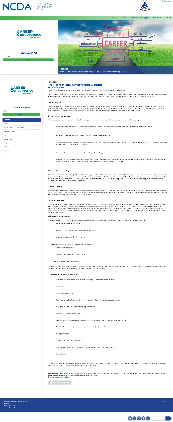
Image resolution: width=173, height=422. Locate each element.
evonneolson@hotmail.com (61, 377)
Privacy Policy (24, 401)
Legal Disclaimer (15, 401)
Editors (124, 18)
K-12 (5, 135)
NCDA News (7, 147)
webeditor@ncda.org (9, 407)
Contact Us (7, 401)
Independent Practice (9, 131)
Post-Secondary (8, 139)
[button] (66, 47)
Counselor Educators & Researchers (14, 127)
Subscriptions (145, 18)
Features (6, 123)
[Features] (115, 47)
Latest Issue (115, 18)
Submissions (133, 18)
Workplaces (7, 143)
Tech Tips (6, 151)
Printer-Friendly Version (61, 382)
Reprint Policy (156, 18)
